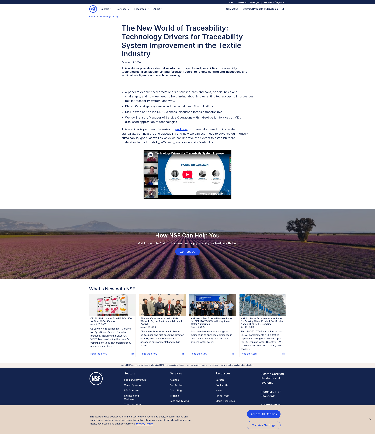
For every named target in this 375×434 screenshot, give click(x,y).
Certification (176, 385)
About (156, 8)
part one (181, 129)
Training (174, 395)
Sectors (105, 8)
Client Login (242, 2)
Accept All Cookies (263, 414)
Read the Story (98, 353)
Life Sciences (131, 390)
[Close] (370, 419)
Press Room (222, 395)
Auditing (174, 379)
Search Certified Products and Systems (272, 378)
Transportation (132, 404)
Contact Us (222, 385)
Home (92, 16)
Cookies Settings (263, 425)
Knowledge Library (109, 16)
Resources (140, 8)
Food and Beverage (135, 379)
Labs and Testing (179, 400)
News (219, 390)
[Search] (283, 9)
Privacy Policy (144, 423)
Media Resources (225, 400)
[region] (187, 419)
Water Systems (132, 385)
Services (121, 8)
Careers (231, 2)
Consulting (176, 390)
